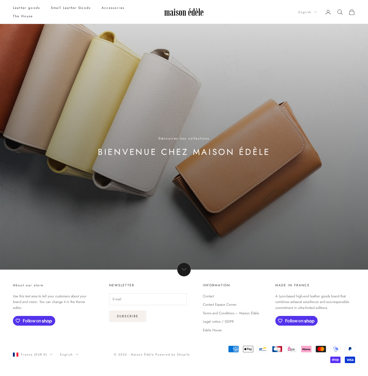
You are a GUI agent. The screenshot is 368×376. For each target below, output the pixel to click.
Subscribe (127, 316)
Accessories (113, 7)
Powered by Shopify (172, 354)
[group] (184, 146)
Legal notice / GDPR (218, 321)
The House (23, 16)
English (304, 12)
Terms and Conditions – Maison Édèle (231, 313)
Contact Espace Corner (220, 304)
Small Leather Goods (71, 7)
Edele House (212, 330)
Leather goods (26, 7)
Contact (208, 296)
